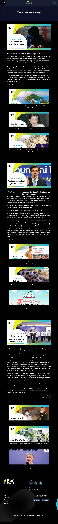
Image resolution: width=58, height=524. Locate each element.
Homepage (23, 15)
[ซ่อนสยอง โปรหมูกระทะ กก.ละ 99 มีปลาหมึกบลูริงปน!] (29, 278)
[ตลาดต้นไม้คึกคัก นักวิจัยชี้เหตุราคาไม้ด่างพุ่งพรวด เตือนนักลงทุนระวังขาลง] (29, 437)
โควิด (28, 379)
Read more (30, 309)
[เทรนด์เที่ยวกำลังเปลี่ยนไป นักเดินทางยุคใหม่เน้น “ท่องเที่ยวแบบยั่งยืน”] (29, 100)
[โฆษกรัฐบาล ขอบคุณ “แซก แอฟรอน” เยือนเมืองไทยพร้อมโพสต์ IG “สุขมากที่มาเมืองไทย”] (29, 255)
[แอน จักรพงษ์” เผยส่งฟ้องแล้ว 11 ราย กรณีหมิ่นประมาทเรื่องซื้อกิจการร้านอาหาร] (29, 123)
